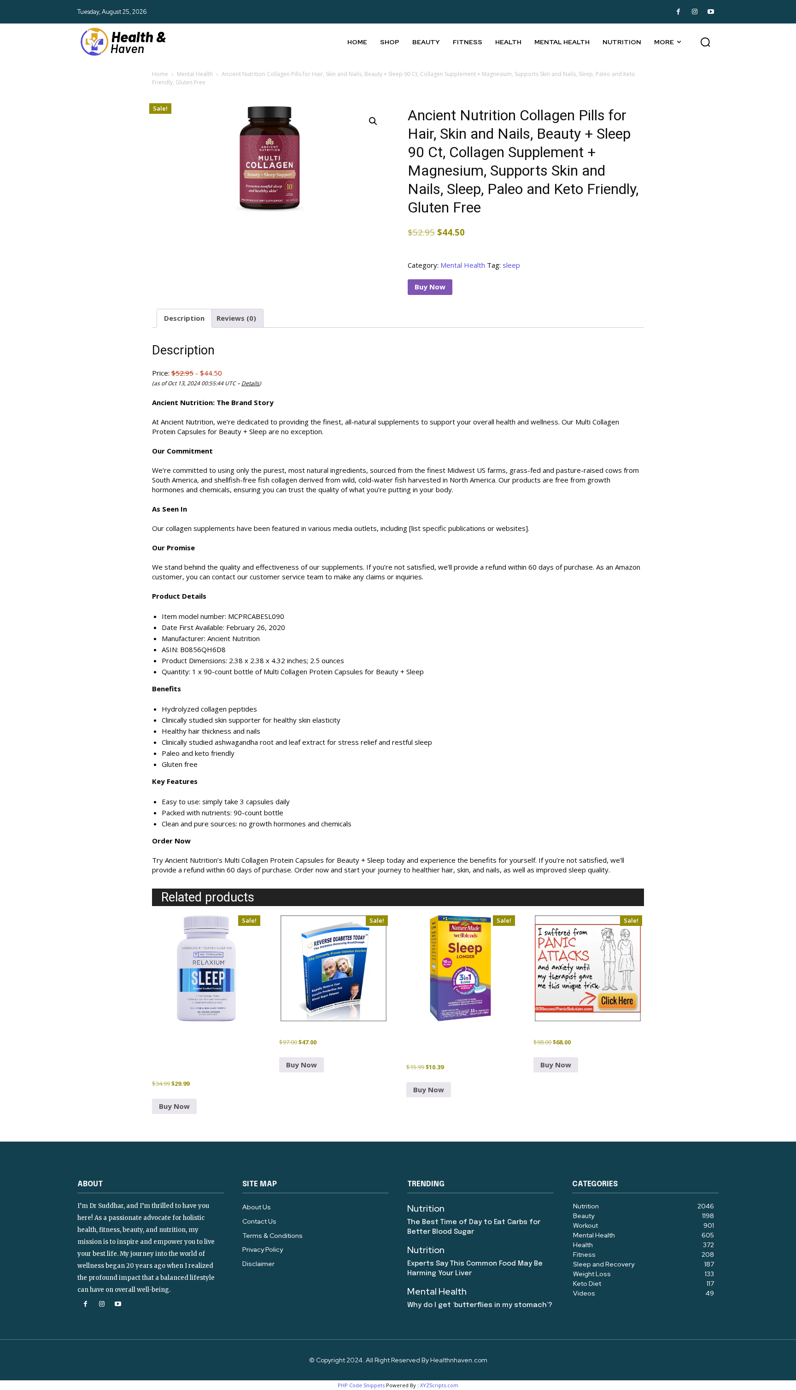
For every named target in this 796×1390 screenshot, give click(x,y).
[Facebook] (678, 12)
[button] (705, 42)
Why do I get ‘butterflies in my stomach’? (479, 1305)
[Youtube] (710, 12)
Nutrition (426, 1208)
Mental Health (195, 74)
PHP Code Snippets (361, 1385)
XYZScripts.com (439, 1385)
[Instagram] (694, 12)
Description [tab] (184, 318)
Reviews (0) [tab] (236, 318)
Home (160, 74)
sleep (511, 265)
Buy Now (430, 286)
